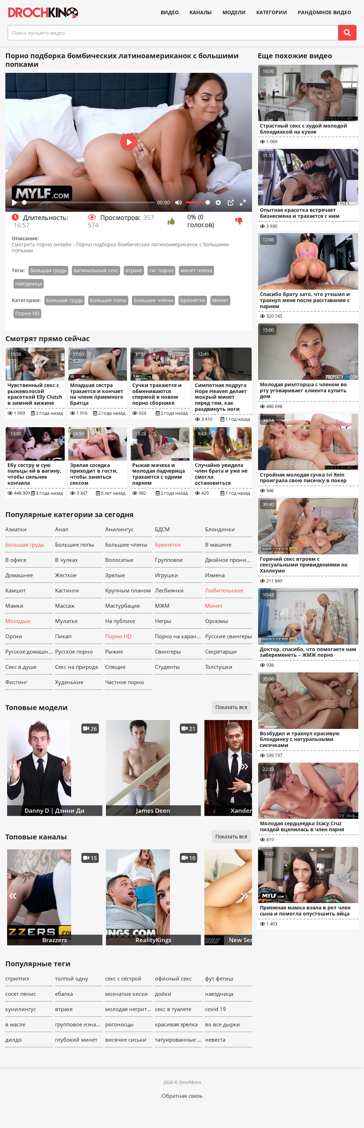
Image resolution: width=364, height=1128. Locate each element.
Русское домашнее (28, 651)
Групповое (169, 559)
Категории (271, 12)
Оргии (13, 636)
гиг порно (161, 270)
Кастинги (67, 590)
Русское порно (74, 651)
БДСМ (162, 529)
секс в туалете (173, 1008)
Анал (61, 529)
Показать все (231, 707)
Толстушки (218, 666)
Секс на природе (76, 666)
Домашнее (19, 575)
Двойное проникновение (228, 559)
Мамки (14, 605)
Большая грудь (64, 300)
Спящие (115, 666)
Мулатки (66, 620)
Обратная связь (182, 1095)
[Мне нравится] (173, 221)
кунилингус (20, 1008)
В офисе (15, 559)
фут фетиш (219, 978)
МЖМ (162, 605)
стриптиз (17, 978)
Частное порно (124, 682)
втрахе (133, 270)
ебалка (64, 993)
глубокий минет (76, 1039)
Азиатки (16, 529)
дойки (163, 993)
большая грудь (48, 270)
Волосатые (119, 559)
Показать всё (231, 836)
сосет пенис (20, 993)
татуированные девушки (178, 1039)
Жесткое (65, 575)
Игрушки (166, 575)
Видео (170, 12)
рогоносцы (119, 1024)
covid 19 (215, 1008)
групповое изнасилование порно (78, 1024)
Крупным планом (128, 590)
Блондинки (220, 529)
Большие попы (108, 300)
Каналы (200, 12)
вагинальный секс (96, 270)
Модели (234, 12)
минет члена (196, 270)
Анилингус (119, 529)
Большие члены (153, 300)
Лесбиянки (169, 590)
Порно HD (27, 313)
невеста (215, 1039)
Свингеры (168, 651)
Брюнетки (192, 300)
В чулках (66, 559)
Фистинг (16, 682)
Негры (163, 620)
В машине (218, 544)
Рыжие (114, 651)
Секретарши (221, 651)
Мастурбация (122, 605)
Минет (220, 300)
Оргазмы (216, 620)
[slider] (88, 202)
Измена (215, 575)
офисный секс (173, 978)
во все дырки (222, 1024)
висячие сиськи (125, 1039)
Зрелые (115, 575)
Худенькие (69, 682)
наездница (28, 283)
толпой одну (71, 978)
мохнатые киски (126, 993)
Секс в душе (20, 666)
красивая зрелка (176, 1024)
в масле (15, 1024)
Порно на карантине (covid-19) (178, 636)
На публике (120, 620)
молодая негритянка (128, 1008)
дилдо (13, 1039)
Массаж (65, 605)
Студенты (167, 666)
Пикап (63, 636)
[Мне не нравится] (241, 221)
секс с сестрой (123, 978)
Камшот (15, 590)
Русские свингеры (228, 636)
